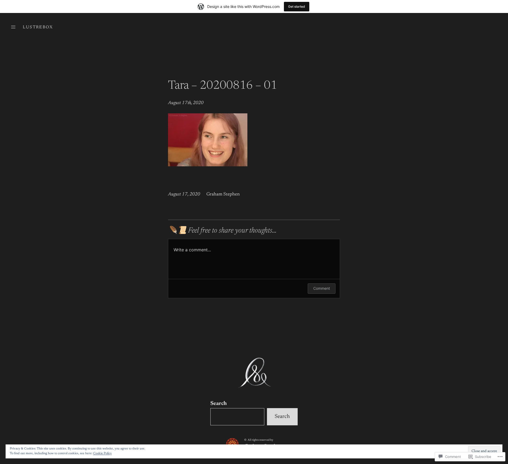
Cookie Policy (102, 453)
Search (218, 404)
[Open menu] (13, 27)
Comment (321, 288)
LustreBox (38, 27)
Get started (296, 6)
